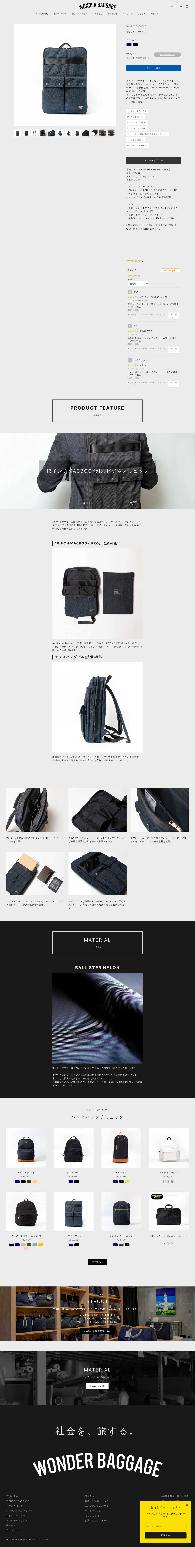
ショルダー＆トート (16, 1515)
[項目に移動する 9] (85, 133)
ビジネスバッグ (60, 14)
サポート (155, 14)
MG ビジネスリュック (121, 1235)
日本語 (170, 6)
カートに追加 (154, 68)
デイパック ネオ (26, 1172)
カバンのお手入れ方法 (96, 1506)
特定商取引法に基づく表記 (175, 1496)
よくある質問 (92, 1515)
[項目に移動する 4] (43, 133)
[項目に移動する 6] (60, 133)
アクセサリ (98, 14)
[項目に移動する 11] (102, 133)
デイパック (121, 1172)
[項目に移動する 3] (34, 133)
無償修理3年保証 (167, 54)
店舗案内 (142, 14)
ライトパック (74, 1172)
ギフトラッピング (94, 1510)
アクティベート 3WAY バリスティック (168, 1237)
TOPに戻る (12, 1496)
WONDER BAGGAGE (136, 26)
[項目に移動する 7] (68, 133)
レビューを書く (170, 270)
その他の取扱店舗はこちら (97, 1331)
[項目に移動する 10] (94, 133)
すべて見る (97, 1262)
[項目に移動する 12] (111, 133)
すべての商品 (42, 14)
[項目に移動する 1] (17, 133)
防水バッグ (12, 1525)
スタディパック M (168, 1172)
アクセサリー (13, 1530)
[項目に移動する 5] (51, 133)
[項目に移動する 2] (26, 133)
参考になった (173, 316)
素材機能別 (113, 14)
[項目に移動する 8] (77, 133)
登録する (165, 1535)
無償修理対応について (96, 1501)
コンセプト (128, 14)
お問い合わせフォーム (96, 1520)
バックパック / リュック (19, 1510)
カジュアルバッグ (80, 14)
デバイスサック (74, 1235)
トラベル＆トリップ (16, 1520)
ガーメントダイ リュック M (26, 1235)
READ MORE (97, 1386)
